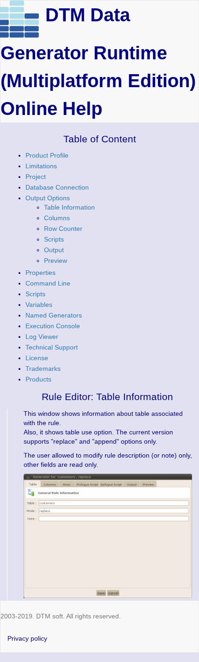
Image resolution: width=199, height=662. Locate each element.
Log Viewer (41, 336)
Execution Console (52, 326)
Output (54, 250)
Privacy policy (27, 638)
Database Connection (57, 187)
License (36, 358)
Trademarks (43, 368)
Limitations (41, 166)
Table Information (69, 207)
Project (35, 176)
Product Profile (46, 155)
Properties (40, 272)
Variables (38, 304)
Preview (55, 260)
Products (38, 379)
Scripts (54, 239)
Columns (57, 218)
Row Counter (63, 228)
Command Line (47, 283)
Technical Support (51, 347)
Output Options (47, 198)
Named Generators (53, 315)
